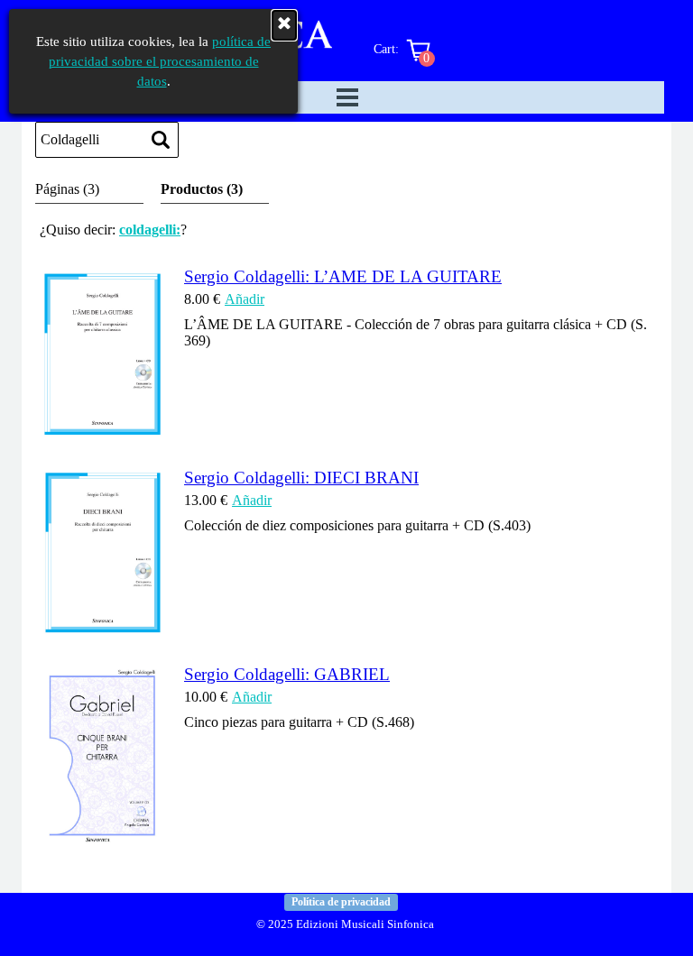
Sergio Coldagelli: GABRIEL (287, 674)
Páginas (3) (67, 189)
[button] (103, 432)
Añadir (244, 299)
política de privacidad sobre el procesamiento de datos (160, 61)
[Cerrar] (284, 25)
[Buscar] (161, 140)
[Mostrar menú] (347, 97)
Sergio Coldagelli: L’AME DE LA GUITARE (343, 276)
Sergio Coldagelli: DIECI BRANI (301, 477)
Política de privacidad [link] (341, 902)
